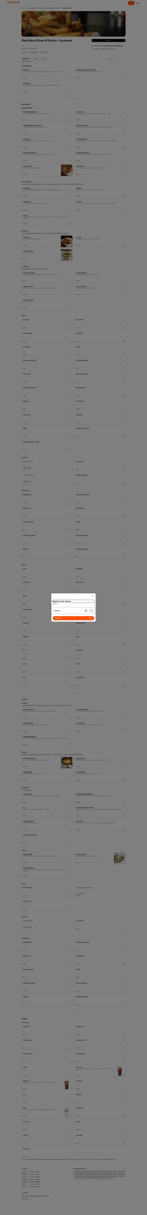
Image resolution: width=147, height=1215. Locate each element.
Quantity (57, 611)
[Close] (92, 596)
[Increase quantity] (91, 610)
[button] (73, 618)
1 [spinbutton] (88, 611)
